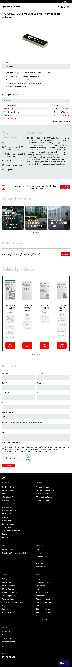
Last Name (41, 373)
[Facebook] (3, 657)
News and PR (40, 566)
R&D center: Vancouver (44, 612)
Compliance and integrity (45, 582)
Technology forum (8, 596)
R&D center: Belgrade (43, 602)
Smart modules (7, 527)
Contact (5, 647)
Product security (8, 585)
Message (5, 432)
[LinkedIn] (7, 657)
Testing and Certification (45, 500)
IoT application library (43, 563)
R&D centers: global (43, 599)
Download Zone (7, 550)
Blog (37, 550)
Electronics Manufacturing (46, 490)
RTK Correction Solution (44, 497)
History (38, 589)
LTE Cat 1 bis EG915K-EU (44, 306)
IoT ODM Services (42, 494)
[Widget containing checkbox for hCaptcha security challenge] (16, 458)
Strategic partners (43, 619)
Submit (8, 465)
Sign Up (67, 2)
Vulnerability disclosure (11, 592)
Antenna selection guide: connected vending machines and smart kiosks (12, 218)
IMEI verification (8, 589)
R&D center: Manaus (43, 606)
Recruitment (40, 596)
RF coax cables (7, 537)
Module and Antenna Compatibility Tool (16, 553)
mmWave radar (7, 521)
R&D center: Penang (43, 609)
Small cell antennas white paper (59, 222)
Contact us (20, 94)
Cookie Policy (7, 631)
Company (40, 393)
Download (65, 6)
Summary (7, 62)
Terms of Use (7, 638)
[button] (33, 232)
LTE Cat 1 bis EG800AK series (27, 308)
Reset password (8, 612)
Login (62, 2)
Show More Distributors (10, 118)
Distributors (40, 585)
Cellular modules (8, 490)
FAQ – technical (7, 582)
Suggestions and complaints (12, 602)
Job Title (5, 393)
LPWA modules (7, 517)
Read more (11, 346)
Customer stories (42, 556)
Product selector (8, 487)
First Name (6, 373)
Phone (39, 383)
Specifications (9, 66)
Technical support (8, 599)
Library (38, 553)
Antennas (5, 494)
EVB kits (5, 534)
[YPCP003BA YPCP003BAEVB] (36, 101)
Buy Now (66, 108)
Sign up (5, 609)
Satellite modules (8, 524)
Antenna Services (42, 487)
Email (4, 383)
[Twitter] (10, 657)
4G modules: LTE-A (8, 500)
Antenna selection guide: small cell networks (35, 221)
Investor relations (42, 592)
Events (38, 560)
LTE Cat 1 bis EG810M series (62, 308)
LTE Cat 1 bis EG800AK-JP (10, 306)
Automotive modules (10, 510)
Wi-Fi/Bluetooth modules (11, 531)
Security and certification (45, 616)
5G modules (6, 507)
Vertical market (8, 413)
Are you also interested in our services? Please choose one (22, 423)
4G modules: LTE (7, 497)
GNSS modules (7, 514)
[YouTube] (13, 657)
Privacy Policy (7, 635)
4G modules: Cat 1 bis (10, 504)
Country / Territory (8, 403)
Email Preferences (9, 641)
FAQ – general (7, 579)
